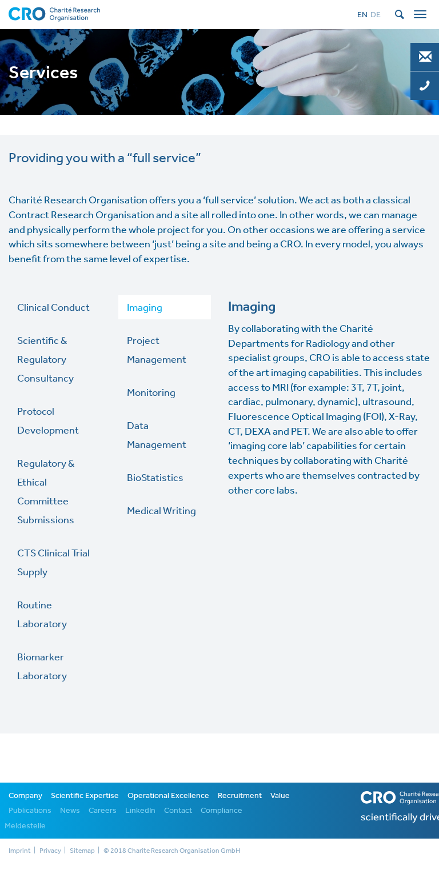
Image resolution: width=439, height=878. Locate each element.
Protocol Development (48, 420)
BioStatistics (155, 477)
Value (280, 795)
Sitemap (82, 850)
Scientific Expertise (85, 795)
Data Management (156, 434)
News (70, 810)
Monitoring (151, 392)
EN (362, 14)
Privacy (50, 850)
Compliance (221, 810)
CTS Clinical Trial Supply (53, 562)
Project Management (156, 349)
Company (25, 795)
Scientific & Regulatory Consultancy (45, 359)
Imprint (20, 850)
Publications (30, 810)
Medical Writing (161, 510)
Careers (103, 810)
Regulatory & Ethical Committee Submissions (45, 491)
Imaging (144, 306)
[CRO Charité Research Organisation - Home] (54, 13)
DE (375, 14)
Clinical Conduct (53, 306)
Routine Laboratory (42, 614)
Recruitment (240, 795)
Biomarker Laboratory (42, 665)
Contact (178, 810)
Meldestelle (25, 825)
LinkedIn (140, 810)
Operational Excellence (168, 795)
